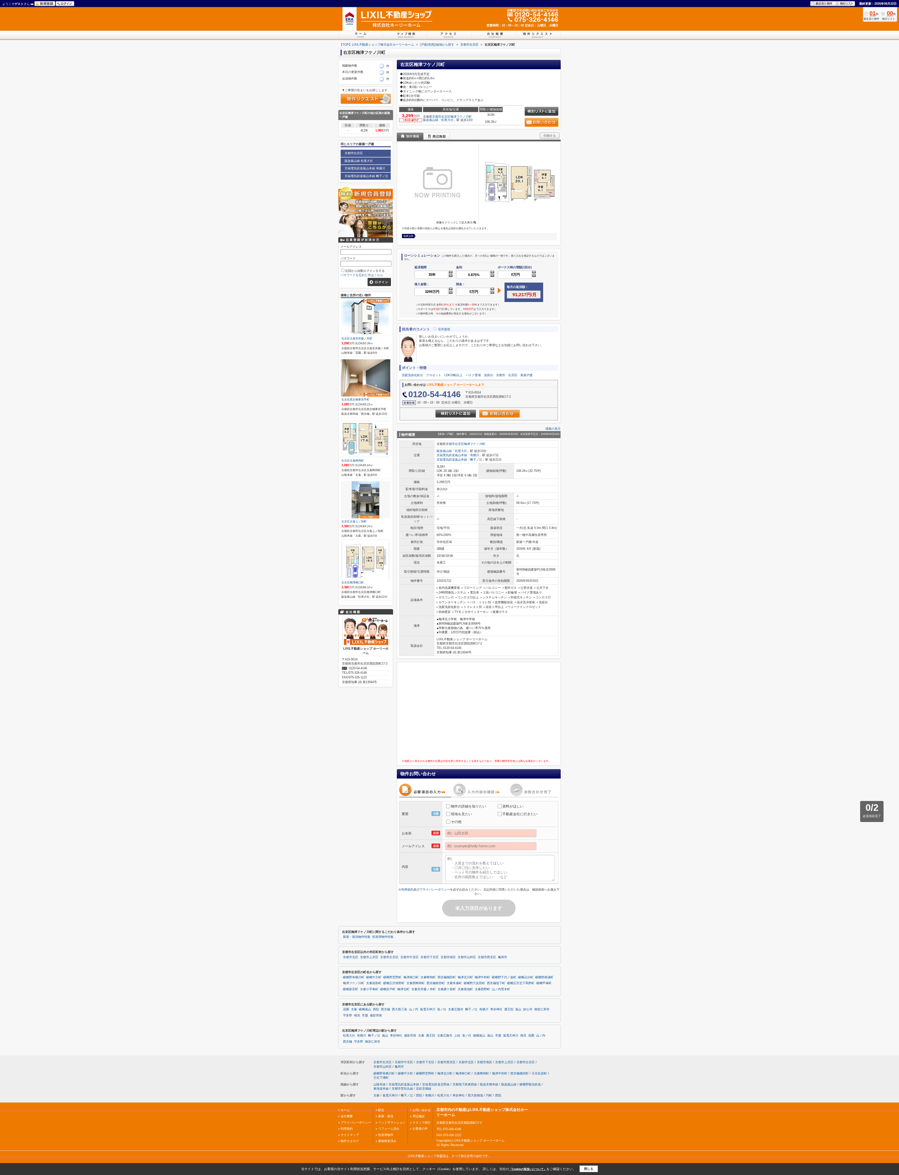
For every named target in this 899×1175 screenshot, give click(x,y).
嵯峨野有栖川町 (353, 977)
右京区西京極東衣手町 (355, 399)
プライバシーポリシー (435, 889)
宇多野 (347, 1015)
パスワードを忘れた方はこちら (361, 275)
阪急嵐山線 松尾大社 (359, 161)
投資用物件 (385, 1135)
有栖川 (474, 455)
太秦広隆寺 (455, 1009)
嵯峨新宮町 (350, 989)
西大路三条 (399, 1009)
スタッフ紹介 (422, 1122)
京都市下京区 (429, 957)
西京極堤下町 (496, 983)
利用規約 (407, 889)
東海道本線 (381, 1088)
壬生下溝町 (381, 1077)
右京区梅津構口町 (352, 582)
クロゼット (433, 375)
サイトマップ (350, 1135)
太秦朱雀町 (454, 983)
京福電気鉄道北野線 (436, 1084)
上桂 (457, 1035)
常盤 (365, 1015)
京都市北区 (350, 957)
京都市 (500, 375)
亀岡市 (502, 957)
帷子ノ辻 (476, 459)
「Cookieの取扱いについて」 (527, 1169)
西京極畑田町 (447, 977)
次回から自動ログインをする (365, 271)
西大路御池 (475, 1095)
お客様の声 (420, 1128)
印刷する (550, 135)
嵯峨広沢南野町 (394, 983)
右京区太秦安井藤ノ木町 (356, 338)
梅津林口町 (411, 977)
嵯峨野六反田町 (474, 983)
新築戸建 (526, 375)
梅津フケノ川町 (461, 116)
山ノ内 (413, 1009)
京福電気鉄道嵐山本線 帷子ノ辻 (366, 176)
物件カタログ (350, 1141)
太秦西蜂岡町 (415, 983)
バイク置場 (473, 375)
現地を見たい (461, 814)
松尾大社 (447, 120)
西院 (376, 1009)
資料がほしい (512, 806)
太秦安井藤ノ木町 (423, 989)
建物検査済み (387, 1141)
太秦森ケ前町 (447, 989)
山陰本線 (379, 1084)
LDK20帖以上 (453, 375)
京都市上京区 (369, 957)
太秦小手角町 (369, 989)
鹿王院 (508, 1009)
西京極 (385, 1009)
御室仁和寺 (541, 1009)
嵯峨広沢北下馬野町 (520, 983)
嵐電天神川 (427, 1009)
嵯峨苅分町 (525, 977)
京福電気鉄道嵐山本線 (452, 455)
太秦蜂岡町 (428, 977)
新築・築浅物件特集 (356, 937)
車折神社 (496, 1009)
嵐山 (518, 1009)
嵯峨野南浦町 (544, 977)
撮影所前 (376, 1015)
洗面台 (488, 375)
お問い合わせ (422, 1110)
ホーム (345, 1110)
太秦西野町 (482, 989)
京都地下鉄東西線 (465, 1084)
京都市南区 (448, 957)
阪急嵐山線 (430, 120)
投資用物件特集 (383, 937)
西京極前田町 (436, 983)
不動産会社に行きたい (520, 814)
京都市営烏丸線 (402, 1088)
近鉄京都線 (423, 1088)
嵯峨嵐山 (365, 1009)
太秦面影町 (373, 983)
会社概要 (347, 1116)
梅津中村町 (482, 977)
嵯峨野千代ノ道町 (504, 977)
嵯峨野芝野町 (392, 977)
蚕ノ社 (441, 1009)
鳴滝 (357, 1015)
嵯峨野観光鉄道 (530, 1084)
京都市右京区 (441, 116)
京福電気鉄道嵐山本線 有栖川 (365, 168)
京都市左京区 (389, 957)
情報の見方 (553, 428)
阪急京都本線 (489, 1084)
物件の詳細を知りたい (468, 806)
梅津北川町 (465, 977)
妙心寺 (527, 1009)
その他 (456, 822)
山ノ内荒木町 (501, 989)
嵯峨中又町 (373, 977)
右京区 (512, 375)
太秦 (354, 1009)
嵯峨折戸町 (387, 989)
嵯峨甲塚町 (544, 983)
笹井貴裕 (444, 329)
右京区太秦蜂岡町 (352, 460)
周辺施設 (419, 1116)
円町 (489, 1095)
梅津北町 (403, 989)
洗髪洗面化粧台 (412, 375)
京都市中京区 (409, 957)
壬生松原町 (539, 1073)
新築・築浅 (385, 1116)
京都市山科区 (467, 957)
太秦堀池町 (465, 989)
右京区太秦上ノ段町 (354, 521)
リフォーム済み (388, 1128)
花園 (346, 1009)
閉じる (588, 1169)
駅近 (381, 1110)
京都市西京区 (487, 957)
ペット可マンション (391, 1122)
